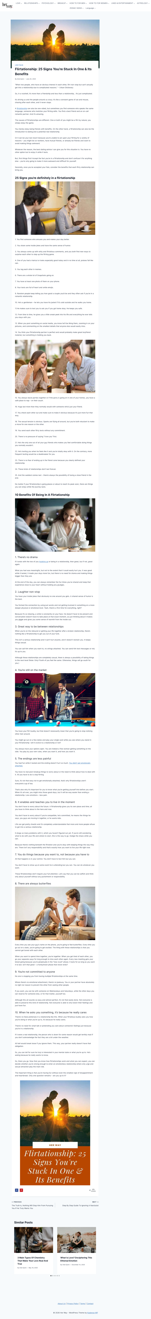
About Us (62, 1304)
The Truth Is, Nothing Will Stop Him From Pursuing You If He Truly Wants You (32, 1205)
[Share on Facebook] (16, 1190)
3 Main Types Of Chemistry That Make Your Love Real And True (32, 1260)
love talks (19, 65)
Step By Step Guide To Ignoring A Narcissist (80, 1204)
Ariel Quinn (20, 79)
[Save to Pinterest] (21, 1190)
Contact (90, 1304)
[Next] (92, 1250)
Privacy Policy (72, 1304)
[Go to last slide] (17, 1250)
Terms (82, 1304)
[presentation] (33, 1240)
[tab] (50, 1275)
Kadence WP (92, 1313)
